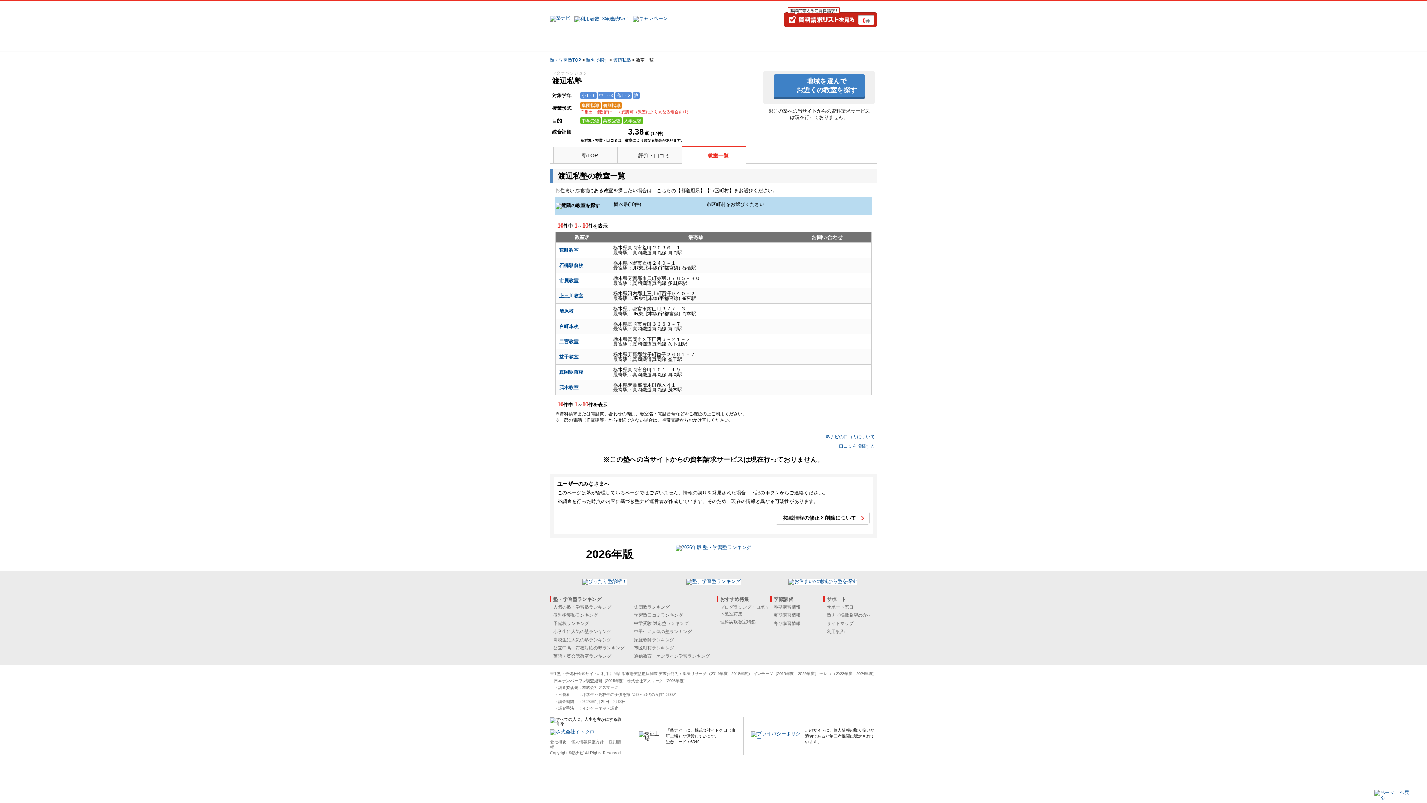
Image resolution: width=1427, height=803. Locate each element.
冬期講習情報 (787, 623)
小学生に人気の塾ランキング (582, 631)
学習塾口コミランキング (658, 615)
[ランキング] (686, 43)
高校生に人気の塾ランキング (582, 639)
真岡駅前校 (571, 372)
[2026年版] (713, 548)
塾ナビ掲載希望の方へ (849, 615)
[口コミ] (740, 43)
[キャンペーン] (848, 43)
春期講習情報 (787, 607)
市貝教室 (569, 280)
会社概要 (558, 741)
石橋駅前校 (571, 265)
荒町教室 (569, 250)
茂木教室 (569, 387)
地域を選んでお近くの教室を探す (827, 85)
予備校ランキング (571, 623)
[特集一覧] (794, 43)
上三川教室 (571, 296)
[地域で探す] (577, 43)
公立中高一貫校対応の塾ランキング (589, 648)
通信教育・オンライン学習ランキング (672, 656)
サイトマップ (840, 623)
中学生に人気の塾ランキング (663, 631)
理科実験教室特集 (738, 622)
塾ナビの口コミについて (850, 436)
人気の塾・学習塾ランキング (582, 607)
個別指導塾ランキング (575, 615)
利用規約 (836, 631)
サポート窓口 (840, 607)
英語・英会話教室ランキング (582, 656)
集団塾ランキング (652, 607)
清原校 (566, 311)
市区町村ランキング (654, 648)
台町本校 (569, 326)
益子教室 (569, 356)
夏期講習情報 (787, 615)
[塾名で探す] (631, 43)
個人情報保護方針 (587, 741)
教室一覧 (718, 155)
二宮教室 (569, 341)
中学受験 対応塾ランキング (661, 623)
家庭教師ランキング (654, 639)
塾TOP (590, 155)
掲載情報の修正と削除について (819, 518)
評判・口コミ (654, 155)
